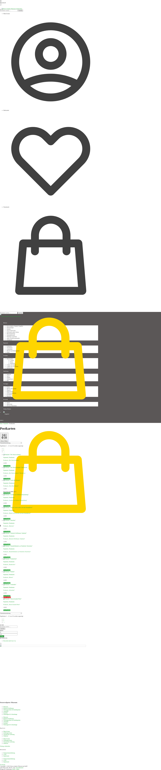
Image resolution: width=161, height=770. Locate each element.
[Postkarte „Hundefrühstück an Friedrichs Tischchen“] (18, 546)
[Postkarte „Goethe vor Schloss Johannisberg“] (16, 494)
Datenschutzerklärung (9, 753)
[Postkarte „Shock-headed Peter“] (12, 599)
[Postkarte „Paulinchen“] (10, 559)
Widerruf (5, 736)
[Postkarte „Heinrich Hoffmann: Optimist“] (15, 533)
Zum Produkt (6, 466)
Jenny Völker (15, 769)
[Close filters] (0, 644)
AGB (4, 754)
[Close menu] (0, 1)
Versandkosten (19, 767)
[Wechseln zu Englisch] (6, 414)
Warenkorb (6, 207)
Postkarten (11, 457)
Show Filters (4, 441)
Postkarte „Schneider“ (9, 590)
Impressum (6, 756)
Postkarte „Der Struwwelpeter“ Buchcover (14, 473)
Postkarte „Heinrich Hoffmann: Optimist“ (14, 538)
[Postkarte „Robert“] (9, 571)
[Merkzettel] (158, 2)
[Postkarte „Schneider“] (9, 584)
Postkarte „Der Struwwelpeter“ (11, 460)
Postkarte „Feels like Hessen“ (11, 486)
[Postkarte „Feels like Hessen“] (11, 480)
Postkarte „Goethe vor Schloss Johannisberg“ (15, 500)
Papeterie (5, 423)
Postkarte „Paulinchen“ (9, 564)
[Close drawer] (0, 5)
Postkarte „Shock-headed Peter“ (11, 604)
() (9, 641)
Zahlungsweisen (7, 733)
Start (1, 423)
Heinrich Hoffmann (8, 708)
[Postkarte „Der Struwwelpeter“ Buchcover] (15, 467)
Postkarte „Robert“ (8, 577)
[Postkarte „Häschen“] (9, 520)
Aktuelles (5, 711)
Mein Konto (6, 13)
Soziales (5, 713)
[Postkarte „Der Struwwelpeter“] (12, 454)
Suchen (20, 10)
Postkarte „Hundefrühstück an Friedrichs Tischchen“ (17, 551)
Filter (2, 636)
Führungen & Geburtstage (10, 714)
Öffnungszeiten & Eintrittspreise (11, 709)
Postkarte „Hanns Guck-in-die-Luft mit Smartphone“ (17, 513)
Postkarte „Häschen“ (8, 526)
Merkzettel (6, 110)
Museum (5, 706)
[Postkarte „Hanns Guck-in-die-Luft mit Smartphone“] (18, 507)
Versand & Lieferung (9, 734)
